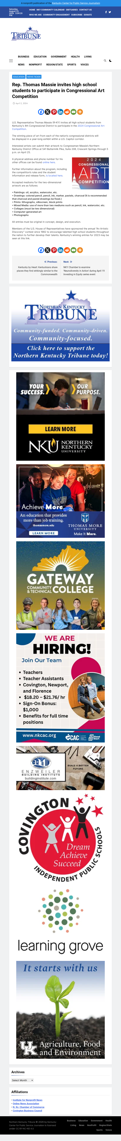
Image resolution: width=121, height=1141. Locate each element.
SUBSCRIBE (76, 15)
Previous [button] (113, 30)
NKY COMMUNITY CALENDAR (50, 10)
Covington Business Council (27, 1110)
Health (75, 56)
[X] (47, 112)
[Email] (73, 112)
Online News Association (26, 1103)
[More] (80, 112)
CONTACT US (85, 10)
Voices (85, 64)
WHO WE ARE (35, 15)
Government (59, 56)
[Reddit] (67, 112)
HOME (32, 10)
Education (40, 56)
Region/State (54, 64)
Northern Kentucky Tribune (22, 1122)
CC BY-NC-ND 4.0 (25, 1128)
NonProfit (35, 64)
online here (49, 162)
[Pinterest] (54, 112)
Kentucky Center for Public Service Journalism (76, 3)
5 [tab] (113, 33)
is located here (54, 175)
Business (23, 56)
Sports (71, 64)
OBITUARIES (72, 10)
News (21, 64)
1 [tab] (113, 16)
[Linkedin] (60, 112)
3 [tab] (113, 24)
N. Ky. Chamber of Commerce (28, 1107)
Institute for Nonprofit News (27, 1100)
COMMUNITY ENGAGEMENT (56, 15)
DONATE (88, 15)
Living (88, 56)
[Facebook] (41, 112)
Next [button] (106, 30)
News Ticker (33, 76)
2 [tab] (113, 20)
